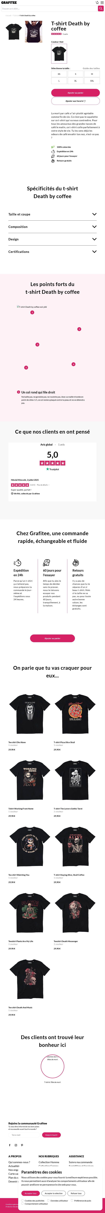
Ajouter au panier (75, 92)
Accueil (8, 15)
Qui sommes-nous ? (19, 1162)
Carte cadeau (15, 1173)
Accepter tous (30, 1193)
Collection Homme (49, 1162)
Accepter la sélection (53, 1193)
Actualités (14, 1165)
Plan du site (14, 1177)
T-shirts (15, 15)
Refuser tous (76, 1193)
